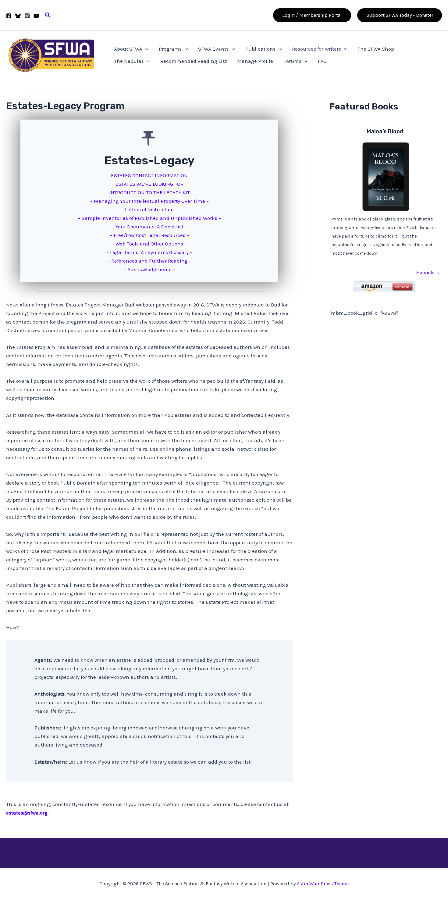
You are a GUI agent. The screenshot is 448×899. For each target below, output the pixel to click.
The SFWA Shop (375, 49)
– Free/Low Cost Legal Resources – (149, 235)
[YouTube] (36, 16)
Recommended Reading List (193, 61)
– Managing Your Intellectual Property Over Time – (149, 201)
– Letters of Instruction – (149, 209)
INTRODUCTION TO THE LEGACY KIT (149, 192)
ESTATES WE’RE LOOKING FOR (149, 184)
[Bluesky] (18, 16)
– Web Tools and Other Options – (149, 244)
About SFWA (128, 49)
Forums (292, 61)
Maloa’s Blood (385, 131)
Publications (260, 49)
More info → (428, 272)
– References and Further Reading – (149, 261)
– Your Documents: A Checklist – (149, 227)
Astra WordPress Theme (323, 883)
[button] (48, 15)
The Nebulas (129, 61)
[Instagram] (27, 16)
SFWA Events (213, 49)
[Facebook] (9, 16)
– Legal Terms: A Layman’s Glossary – (149, 252)
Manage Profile (255, 61)
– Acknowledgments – (149, 269)
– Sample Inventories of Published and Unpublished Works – (149, 218)
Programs (170, 49)
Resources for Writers (316, 49)
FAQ (322, 61)
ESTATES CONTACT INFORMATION (149, 175)
